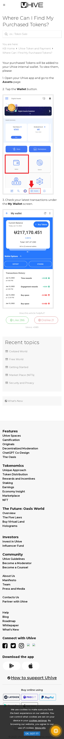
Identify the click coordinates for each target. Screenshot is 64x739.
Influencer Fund (13, 545)
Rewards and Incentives (18, 478)
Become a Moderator (17, 563)
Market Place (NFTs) (21, 375)
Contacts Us (10, 597)
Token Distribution (15, 474)
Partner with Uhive (15, 601)
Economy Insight (13, 491)
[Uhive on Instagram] (21, 644)
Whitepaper (10, 625)
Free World (16, 359)
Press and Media (13, 588)
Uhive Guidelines (13, 558)
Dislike (47, 320)
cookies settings (38, 720)
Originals (8, 444)
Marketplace (11, 495)
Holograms (9, 526)
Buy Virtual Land (13, 521)
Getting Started (18, 367)
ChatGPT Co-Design (15, 452)
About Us (8, 576)
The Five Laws (12, 517)
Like (18, 320)
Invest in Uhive (12, 541)
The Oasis (9, 457)
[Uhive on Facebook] (5, 644)
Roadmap (9, 621)
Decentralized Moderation (20, 448)
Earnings (8, 487)
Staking (7, 483)
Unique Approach (14, 470)
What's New (15, 400)
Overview (9, 513)
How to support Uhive (34, 677)
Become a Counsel (15, 567)
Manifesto (9, 580)
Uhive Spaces (11, 435)
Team (6, 584)
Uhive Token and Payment (34, 48)
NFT (5, 500)
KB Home (8, 48)
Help (5, 612)
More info (40, 728)
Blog (5, 616)
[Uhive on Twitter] (13, 644)
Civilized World (18, 351)
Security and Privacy (21, 382)
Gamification (11, 440)
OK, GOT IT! (32, 733)
